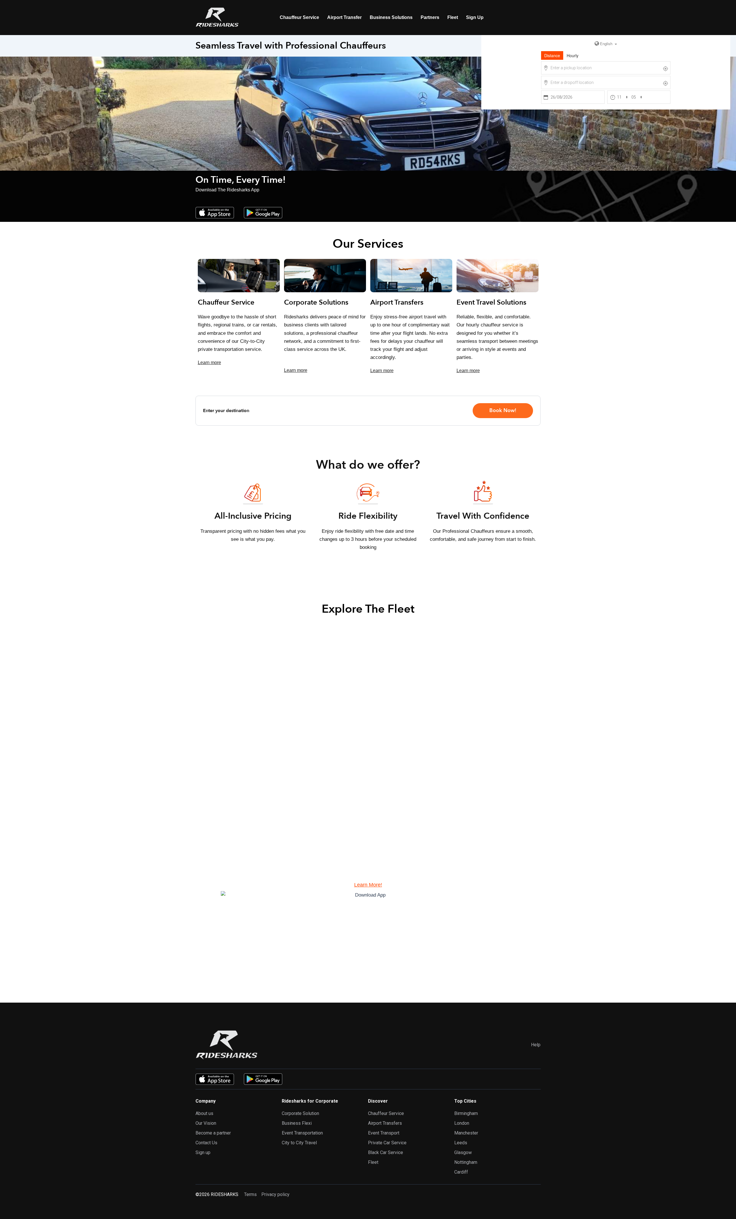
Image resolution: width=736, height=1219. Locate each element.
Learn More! (368, 885)
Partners (430, 17)
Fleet (452, 17)
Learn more (209, 362)
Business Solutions (391, 17)
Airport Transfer (344, 17)
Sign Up (475, 17)
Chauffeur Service (299, 17)
